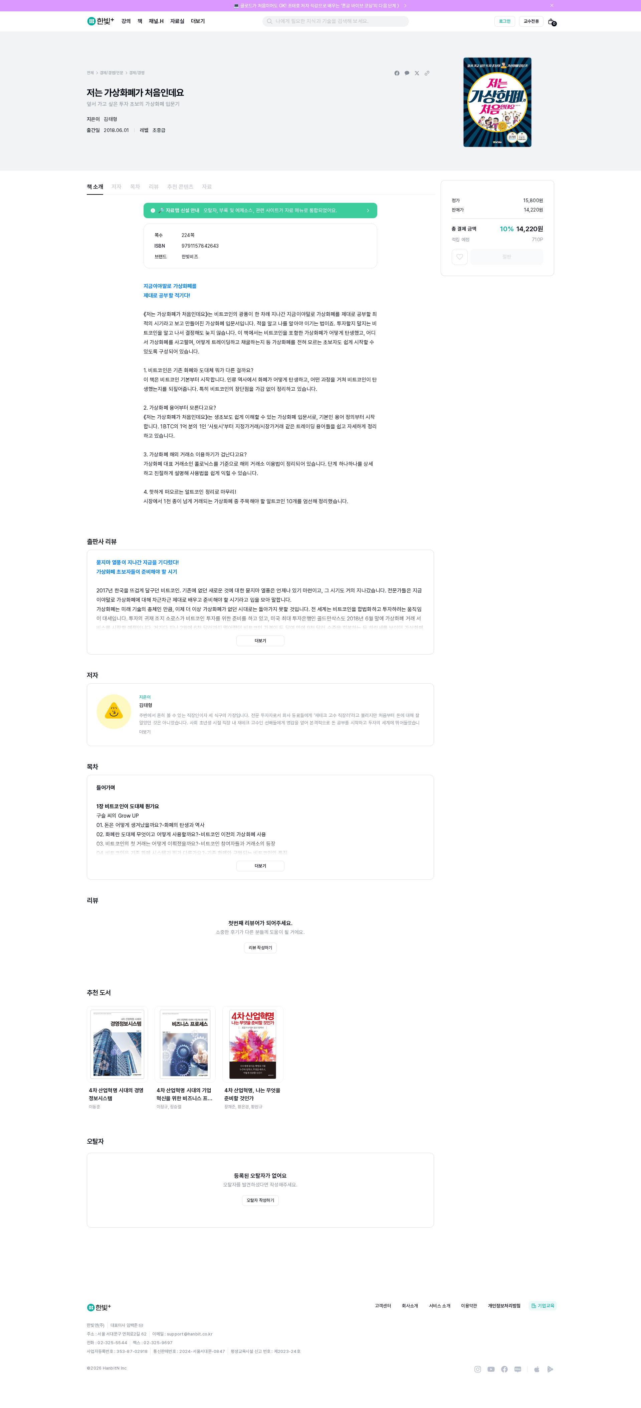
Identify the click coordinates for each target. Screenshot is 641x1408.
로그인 (504, 21)
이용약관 (469, 1305)
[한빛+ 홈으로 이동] (101, 21)
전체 (90, 73)
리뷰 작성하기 (260, 947)
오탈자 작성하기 (260, 1200)
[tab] (95, 187)
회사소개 (410, 1305)
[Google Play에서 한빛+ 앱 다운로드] (550, 1369)
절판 (506, 257)
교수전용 (531, 21)
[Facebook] (504, 1369)
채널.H (156, 21)
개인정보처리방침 (504, 1305)
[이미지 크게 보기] (497, 102)
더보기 (198, 21)
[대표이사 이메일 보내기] (141, 1325)
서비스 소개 (439, 1305)
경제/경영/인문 (111, 73)
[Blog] (518, 1369)
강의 (126, 21)
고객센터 (383, 1305)
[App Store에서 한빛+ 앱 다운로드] (537, 1369)
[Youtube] (491, 1369)
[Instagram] (478, 1369)
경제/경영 (137, 73)
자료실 (177, 21)
